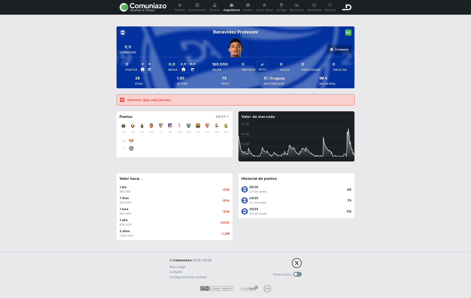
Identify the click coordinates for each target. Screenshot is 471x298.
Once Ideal (264, 10)
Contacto (176, 272)
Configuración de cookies (188, 277)
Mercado (297, 10)
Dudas (248, 10)
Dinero (214, 10)
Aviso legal (177, 267)
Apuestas (314, 10)
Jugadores (231, 10)
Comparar (342, 49)
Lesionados (197, 10)
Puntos (179, 10)
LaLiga (281, 10)
